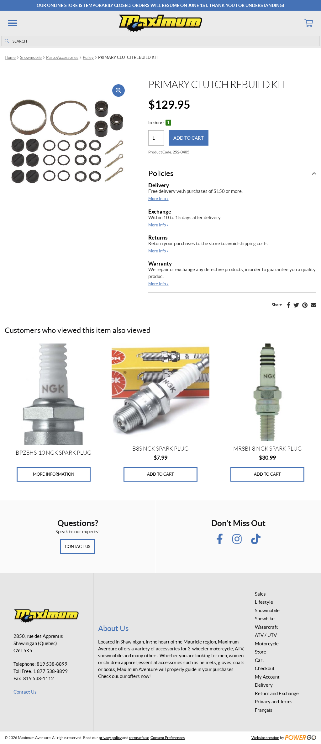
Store (260, 651)
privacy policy (110, 738)
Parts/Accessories (62, 57)
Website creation (265, 738)
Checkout (265, 668)
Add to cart (188, 138)
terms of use (139, 738)
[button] (12, 23)
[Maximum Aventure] (160, 23)
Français (263, 710)
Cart (259, 660)
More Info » (158, 198)
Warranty (160, 263)
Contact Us (77, 546)
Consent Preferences (167, 738)
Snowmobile (31, 57)
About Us (113, 628)
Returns (157, 237)
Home (10, 57)
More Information (53, 474)
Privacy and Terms (273, 701)
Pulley (88, 57)
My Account (267, 676)
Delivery (158, 185)
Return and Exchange (277, 693)
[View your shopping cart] (308, 23)
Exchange (159, 211)
